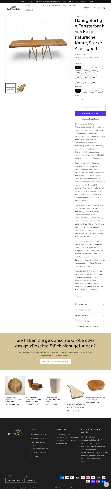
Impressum (35, 456)
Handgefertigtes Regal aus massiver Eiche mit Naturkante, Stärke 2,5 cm (75, 406)
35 (99, 91)
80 (92, 67)
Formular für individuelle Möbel (55, 362)
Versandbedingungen (38, 442)
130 (78, 77)
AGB (55, 488)
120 (94, 72)
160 (78, 82)
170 (86, 82)
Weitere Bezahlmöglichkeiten (90, 119)
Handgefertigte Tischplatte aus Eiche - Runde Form (13, 399)
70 (85, 67)
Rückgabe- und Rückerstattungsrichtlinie (40, 447)
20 (78, 91)
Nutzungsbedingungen (39, 434)
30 (92, 91)
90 (99, 67)
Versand (84, 57)
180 (94, 82)
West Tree (12, 488)
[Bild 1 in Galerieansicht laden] (10, 88)
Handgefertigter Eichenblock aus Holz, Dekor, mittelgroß (33, 399)
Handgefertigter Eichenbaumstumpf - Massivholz (53, 399)
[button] (35, 5)
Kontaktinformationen (39, 452)
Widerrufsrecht (33, 488)
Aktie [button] (79, 296)
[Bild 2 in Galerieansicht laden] (21, 88)
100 (78, 72)
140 (86, 77)
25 (85, 91)
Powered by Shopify (21, 488)
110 (86, 72)
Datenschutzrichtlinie (38, 438)
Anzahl (77, 95)
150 (94, 77)
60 (78, 67)
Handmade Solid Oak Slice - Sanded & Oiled (95, 398)
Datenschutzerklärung (45, 488)
